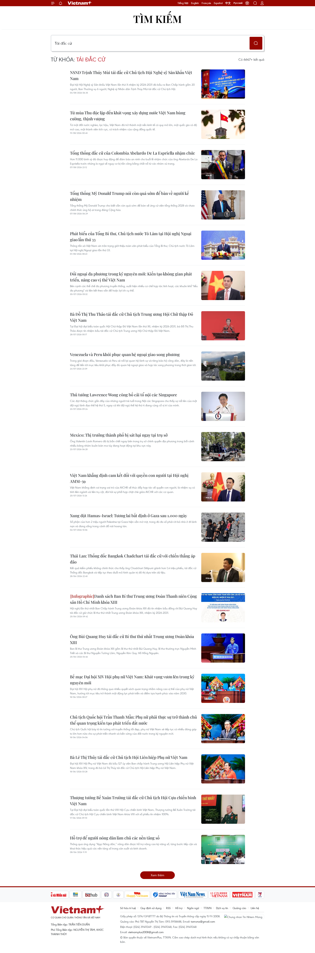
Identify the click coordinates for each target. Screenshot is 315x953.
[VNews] (260, 894)
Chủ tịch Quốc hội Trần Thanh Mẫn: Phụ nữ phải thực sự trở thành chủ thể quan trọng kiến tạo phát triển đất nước (133, 720)
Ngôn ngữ (193, 908)
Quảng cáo (239, 908)
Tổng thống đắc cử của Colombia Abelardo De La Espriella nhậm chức (132, 153)
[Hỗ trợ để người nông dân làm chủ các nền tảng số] (223, 849)
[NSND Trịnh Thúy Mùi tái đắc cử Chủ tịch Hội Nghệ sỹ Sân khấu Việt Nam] (223, 84)
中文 (228, 3)
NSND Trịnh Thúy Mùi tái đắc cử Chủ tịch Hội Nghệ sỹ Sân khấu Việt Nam (131, 75)
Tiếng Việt (183, 3)
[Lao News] (106, 894)
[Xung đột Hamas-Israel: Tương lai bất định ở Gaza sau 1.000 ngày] (223, 527)
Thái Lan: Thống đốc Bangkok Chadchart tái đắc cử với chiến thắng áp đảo (132, 559)
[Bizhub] (91, 894)
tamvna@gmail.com (203, 921)
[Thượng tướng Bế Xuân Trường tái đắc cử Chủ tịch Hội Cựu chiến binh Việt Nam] (223, 809)
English (195, 3)
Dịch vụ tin (222, 908)
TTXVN (207, 908)
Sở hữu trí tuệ (128, 908)
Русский (238, 3)
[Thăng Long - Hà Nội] (247, 3)
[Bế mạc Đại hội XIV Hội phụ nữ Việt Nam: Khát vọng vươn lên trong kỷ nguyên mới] (223, 688)
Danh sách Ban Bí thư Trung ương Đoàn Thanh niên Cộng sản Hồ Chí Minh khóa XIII (133, 599)
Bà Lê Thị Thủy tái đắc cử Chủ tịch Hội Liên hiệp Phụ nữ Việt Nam (128, 757)
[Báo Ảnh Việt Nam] (242, 894)
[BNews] (75, 894)
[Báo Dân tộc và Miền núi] (55, 894)
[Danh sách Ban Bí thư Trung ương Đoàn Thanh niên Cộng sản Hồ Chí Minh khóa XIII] (223, 607)
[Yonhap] (164, 894)
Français (206, 3)
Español (218, 3)
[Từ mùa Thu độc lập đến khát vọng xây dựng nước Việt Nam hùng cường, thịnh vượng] (223, 124)
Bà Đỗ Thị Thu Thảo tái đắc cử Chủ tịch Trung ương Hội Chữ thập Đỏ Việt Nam (131, 317)
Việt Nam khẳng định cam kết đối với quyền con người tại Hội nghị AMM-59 (129, 478)
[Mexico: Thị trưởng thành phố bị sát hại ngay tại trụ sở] (223, 446)
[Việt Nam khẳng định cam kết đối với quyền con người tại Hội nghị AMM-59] (223, 486)
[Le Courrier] (219, 894)
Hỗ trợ (178, 908)
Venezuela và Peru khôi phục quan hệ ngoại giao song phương (125, 354)
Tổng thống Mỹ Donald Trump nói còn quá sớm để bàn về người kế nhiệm (129, 196)
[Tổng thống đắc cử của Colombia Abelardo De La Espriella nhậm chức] (223, 164)
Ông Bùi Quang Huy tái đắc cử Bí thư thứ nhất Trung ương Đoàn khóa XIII (132, 639)
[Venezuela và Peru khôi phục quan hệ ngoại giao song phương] (223, 366)
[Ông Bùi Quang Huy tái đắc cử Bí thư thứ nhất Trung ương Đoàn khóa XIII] (223, 648)
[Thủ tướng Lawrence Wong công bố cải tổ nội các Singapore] (223, 406)
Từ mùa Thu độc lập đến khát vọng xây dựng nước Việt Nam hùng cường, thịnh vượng (127, 115)
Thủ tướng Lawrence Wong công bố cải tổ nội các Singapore (123, 394)
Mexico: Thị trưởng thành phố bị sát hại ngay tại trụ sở (119, 435)
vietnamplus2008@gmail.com (146, 932)
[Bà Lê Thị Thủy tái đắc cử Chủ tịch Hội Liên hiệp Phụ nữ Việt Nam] (223, 768)
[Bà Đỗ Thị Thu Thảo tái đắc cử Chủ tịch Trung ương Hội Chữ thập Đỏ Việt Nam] (223, 325)
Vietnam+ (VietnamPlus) (80, 3)
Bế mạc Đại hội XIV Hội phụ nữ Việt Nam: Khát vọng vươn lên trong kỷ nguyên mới (132, 679)
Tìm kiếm (157, 19)
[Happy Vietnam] (137, 894)
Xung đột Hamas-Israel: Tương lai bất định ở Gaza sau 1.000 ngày (128, 515)
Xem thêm (157, 875)
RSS (168, 908)
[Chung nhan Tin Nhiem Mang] (244, 916)
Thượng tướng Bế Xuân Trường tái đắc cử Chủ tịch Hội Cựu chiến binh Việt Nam (133, 800)
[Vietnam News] (192, 894)
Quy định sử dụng (151, 908)
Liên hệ (255, 908)
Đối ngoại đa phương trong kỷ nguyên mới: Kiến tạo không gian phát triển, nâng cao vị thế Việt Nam (131, 277)
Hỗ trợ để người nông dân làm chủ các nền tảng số (115, 838)
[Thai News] (118, 894)
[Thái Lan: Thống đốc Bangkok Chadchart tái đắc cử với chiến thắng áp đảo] (223, 567)
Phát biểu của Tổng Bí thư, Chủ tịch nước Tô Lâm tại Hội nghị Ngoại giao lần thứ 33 (130, 236)
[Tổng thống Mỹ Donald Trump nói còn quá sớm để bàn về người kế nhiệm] (223, 204)
